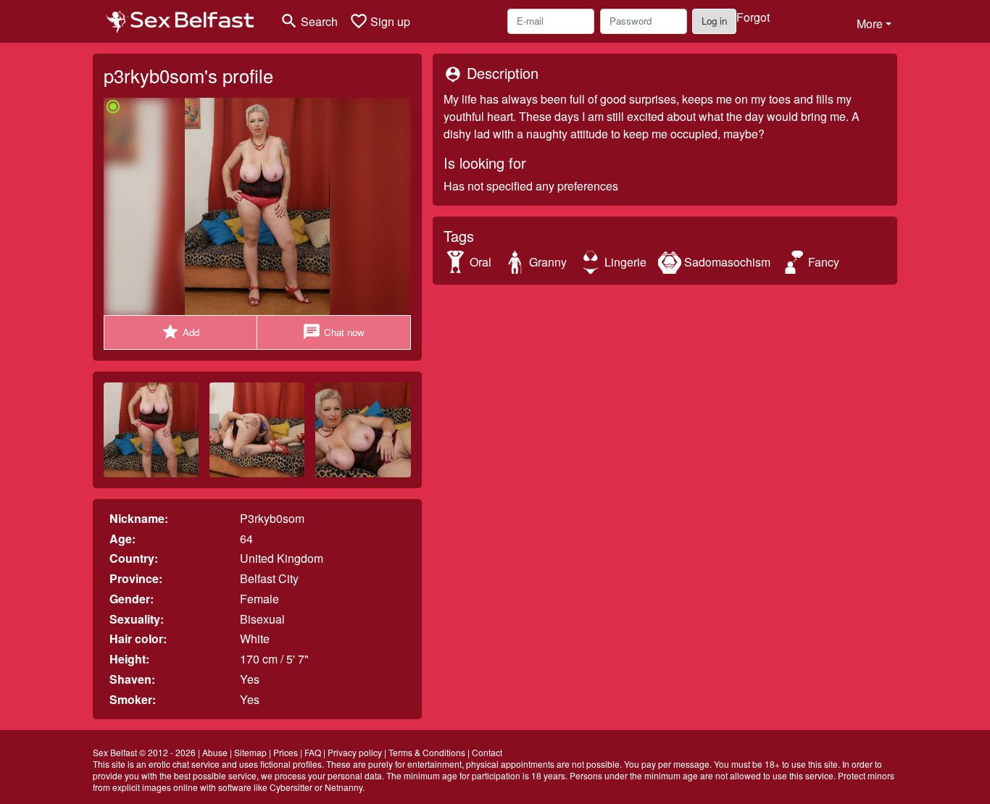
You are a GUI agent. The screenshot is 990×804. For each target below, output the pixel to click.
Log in (714, 21)
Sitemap (250, 752)
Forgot (753, 17)
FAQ (312, 752)
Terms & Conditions (426, 752)
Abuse (215, 752)
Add (180, 331)
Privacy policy (355, 752)
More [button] (870, 23)
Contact (487, 752)
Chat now (333, 331)
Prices (285, 752)
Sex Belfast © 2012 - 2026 (144, 752)
